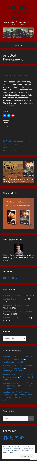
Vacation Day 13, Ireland (13, 299)
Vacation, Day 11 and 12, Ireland (16, 305)
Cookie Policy (11, 452)
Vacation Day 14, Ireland (13, 295)
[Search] (31, 418)
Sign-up (6, 255)
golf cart (12, 144)
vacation (6, 147)
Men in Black (22, 144)
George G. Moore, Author (18, 12)
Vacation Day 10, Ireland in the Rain (17, 311)
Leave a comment (13, 151)
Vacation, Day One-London (14, 371)
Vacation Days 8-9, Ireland (14, 318)
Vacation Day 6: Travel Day (14, 362)
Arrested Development (15, 141)
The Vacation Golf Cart (18, 71)
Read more (10, 106)
